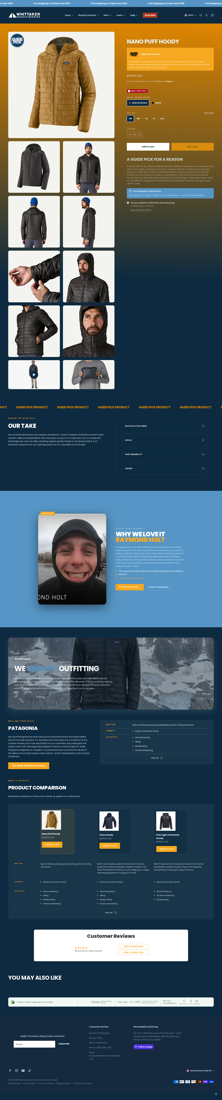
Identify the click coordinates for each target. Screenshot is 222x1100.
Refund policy (14, 1083)
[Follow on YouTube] (23, 1070)
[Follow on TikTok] (29, 1070)
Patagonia (133, 35)
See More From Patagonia (28, 765)
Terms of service (46, 1083)
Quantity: (131, 128)
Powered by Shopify (49, 1080)
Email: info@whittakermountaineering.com (105, 1056)
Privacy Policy (96, 1037)
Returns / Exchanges (99, 1033)
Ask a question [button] (134, 952)
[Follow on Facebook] (10, 1070)
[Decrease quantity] (130, 135)
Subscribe (64, 1043)
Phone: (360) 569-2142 (100, 1047)
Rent (106, 15)
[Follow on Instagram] (16, 1070)
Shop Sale (150, 15)
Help (132, 15)
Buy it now (192, 146)
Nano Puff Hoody (51, 833)
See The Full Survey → (130, 587)
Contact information (82, 1083)
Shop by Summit (87, 15)
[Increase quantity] (139, 135)
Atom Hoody (106, 834)
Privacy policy (29, 1083)
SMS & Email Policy (98, 1042)
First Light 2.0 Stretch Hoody (167, 836)
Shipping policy (63, 1083)
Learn (119, 15)
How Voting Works (159, 587)
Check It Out (52, 844)
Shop (67, 15)
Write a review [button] (133, 946)
